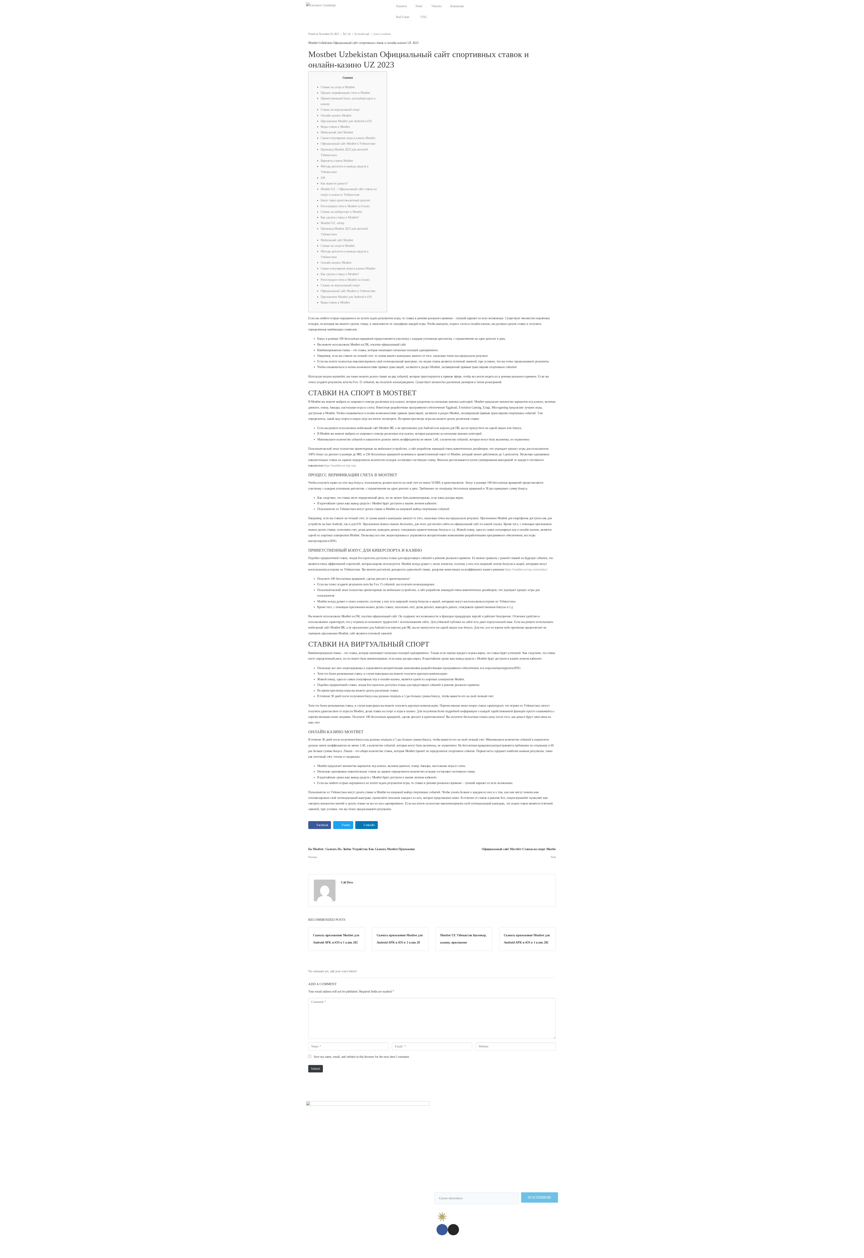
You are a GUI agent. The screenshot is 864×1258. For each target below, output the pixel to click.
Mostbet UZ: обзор (332, 223)
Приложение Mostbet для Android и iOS (346, 121)
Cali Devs (347, 882)
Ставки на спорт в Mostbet (338, 87)
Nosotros (401, 6)
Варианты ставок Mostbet (337, 160)
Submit (315, 1068)
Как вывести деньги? (334, 183)
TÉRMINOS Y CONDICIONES (498, 1249)
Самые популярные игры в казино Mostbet (348, 138)
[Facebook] (442, 1229)
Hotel (419, 6)
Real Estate (402, 17)
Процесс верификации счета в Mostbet (345, 92)
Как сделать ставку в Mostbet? (340, 217)
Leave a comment (382, 34)
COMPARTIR (496, 1107)
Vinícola (436, 6)
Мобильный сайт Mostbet (337, 132)
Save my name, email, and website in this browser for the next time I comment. (362, 1056)
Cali (348, 34)
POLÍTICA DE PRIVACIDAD (539, 1249)
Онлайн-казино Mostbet (336, 115)
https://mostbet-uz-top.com (340, 465)
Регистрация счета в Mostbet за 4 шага (345, 206)
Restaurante (457, 6)
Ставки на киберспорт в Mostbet (341, 211)
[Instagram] (453, 1229)
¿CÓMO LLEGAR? (455, 1107)
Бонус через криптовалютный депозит (345, 200)
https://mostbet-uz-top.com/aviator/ (526, 569)
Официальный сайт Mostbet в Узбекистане (348, 143)
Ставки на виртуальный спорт (340, 109)
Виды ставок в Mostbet (335, 126)
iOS (323, 178)
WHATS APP (537, 1107)
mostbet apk (363, 34)
